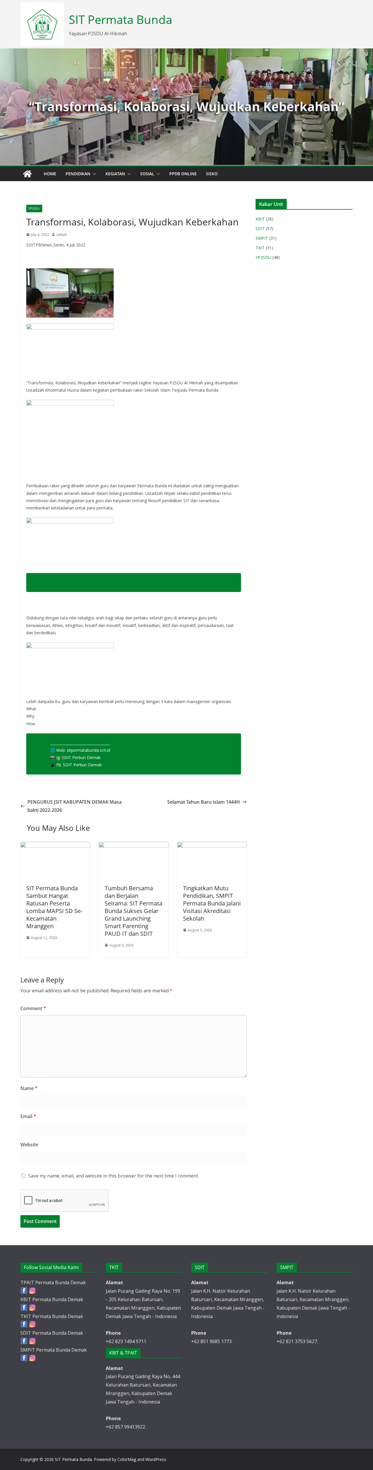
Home (50, 173)
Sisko (212, 173)
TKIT (260, 247)
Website (29, 1144)
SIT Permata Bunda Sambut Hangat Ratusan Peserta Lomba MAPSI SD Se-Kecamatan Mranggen (54, 907)
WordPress (155, 1459)
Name (29, 1088)
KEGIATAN (115, 173)
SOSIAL (147, 173)
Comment (33, 1008)
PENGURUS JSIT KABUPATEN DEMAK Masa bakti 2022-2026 (74, 806)
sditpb (61, 234)
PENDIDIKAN (78, 173)
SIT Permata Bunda (120, 19)
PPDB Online (183, 173)
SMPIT (262, 238)
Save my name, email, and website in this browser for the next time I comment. (113, 1176)
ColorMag (126, 1459)
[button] (93, 174)
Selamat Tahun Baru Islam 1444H (203, 802)
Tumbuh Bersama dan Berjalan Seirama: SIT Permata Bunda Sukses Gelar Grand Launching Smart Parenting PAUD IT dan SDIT (133, 911)
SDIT (260, 228)
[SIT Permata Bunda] (27, 173)
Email (28, 1116)
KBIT (260, 219)
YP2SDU (34, 208)
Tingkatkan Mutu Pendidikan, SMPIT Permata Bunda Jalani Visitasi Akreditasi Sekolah (212, 903)
